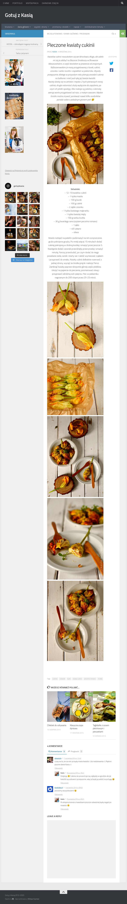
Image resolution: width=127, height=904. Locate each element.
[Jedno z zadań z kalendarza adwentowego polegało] (34, 245)
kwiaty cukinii (77, 679)
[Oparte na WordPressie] (13, 899)
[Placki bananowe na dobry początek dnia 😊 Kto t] (34, 197)
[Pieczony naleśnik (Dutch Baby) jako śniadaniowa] (22, 197)
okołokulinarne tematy (94, 26)
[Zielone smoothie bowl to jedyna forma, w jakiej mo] (22, 221)
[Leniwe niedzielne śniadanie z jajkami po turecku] (34, 209)
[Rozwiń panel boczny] (123, 33)
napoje (76, 26)
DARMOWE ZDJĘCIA (50, 3)
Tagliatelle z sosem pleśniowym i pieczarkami (101, 728)
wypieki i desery (40, 26)
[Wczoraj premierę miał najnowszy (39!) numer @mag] (10, 221)
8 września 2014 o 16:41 (75, 773)
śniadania (8, 26)
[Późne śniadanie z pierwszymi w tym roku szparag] (22, 209)
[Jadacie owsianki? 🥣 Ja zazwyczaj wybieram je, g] (22, 233)
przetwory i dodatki (60, 26)
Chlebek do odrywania (56, 725)
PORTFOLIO (17, 3)
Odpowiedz (59, 768)
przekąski (85, 33)
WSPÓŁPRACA (32, 3)
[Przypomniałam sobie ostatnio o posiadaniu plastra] (10, 233)
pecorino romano (90, 679)
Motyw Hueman (33, 899)
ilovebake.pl (59, 787)
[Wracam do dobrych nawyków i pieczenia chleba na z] (34, 221)
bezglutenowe (54, 33)
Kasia (54, 51)
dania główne (23, 26)
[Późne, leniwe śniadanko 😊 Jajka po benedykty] (34, 233)
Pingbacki (76, 751)
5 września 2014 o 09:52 (74, 787)
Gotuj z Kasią (19, 15)
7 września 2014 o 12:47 (72, 758)
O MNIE (6, 3)
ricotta (100, 679)
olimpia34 (58, 758)
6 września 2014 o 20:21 (75, 799)
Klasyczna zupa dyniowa (76, 727)
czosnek (62, 679)
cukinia (55, 679)
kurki (69, 679)
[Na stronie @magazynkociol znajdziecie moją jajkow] (10, 209)
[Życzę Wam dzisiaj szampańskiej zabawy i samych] (10, 245)
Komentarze (58, 751)
